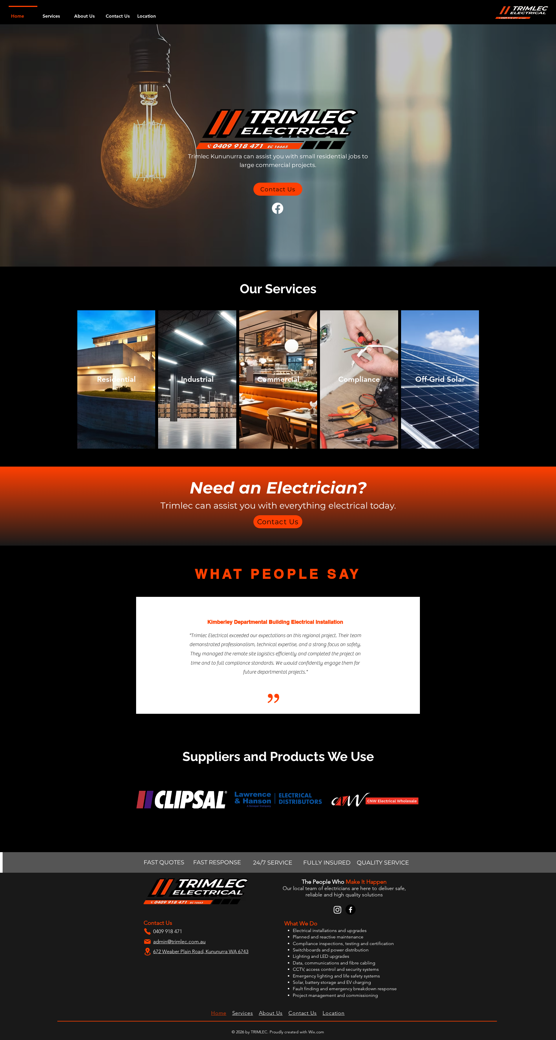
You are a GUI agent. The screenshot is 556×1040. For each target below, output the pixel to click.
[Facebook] (277, 208)
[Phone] (147, 931)
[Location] (147, 951)
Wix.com (316, 1032)
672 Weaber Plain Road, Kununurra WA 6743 (200, 951)
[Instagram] (337, 910)
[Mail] (147, 941)
